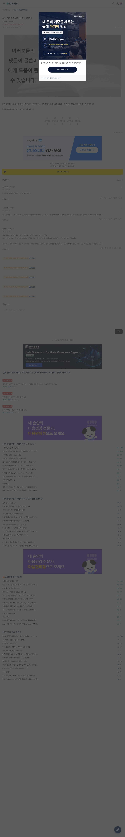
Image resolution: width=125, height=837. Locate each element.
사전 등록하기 (62, 69)
